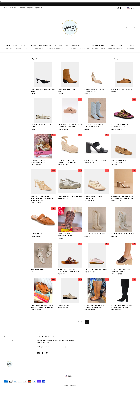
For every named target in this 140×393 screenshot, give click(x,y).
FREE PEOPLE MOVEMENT (98, 45)
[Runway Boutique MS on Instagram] (38, 353)
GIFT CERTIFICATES (116, 49)
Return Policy (8, 340)
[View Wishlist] (131, 27)
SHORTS (30, 8)
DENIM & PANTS (78, 45)
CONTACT (130, 49)
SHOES (113, 45)
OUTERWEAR (39, 49)
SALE (103, 49)
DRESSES (58, 45)
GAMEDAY (32, 45)
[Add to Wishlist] (32, 63)
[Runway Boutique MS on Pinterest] (47, 353)
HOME (8, 45)
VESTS (28, 49)
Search (6, 337)
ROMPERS (18, 49)
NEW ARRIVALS (19, 45)
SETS (121, 45)
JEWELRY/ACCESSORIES (56, 49)
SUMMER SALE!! (45, 45)
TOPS (6, 8)
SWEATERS (13, 8)
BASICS (95, 49)
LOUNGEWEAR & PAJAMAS (79, 49)
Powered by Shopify (70, 385)
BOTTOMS (38, 8)
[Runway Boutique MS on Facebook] (42, 353)
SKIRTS (22, 8)
